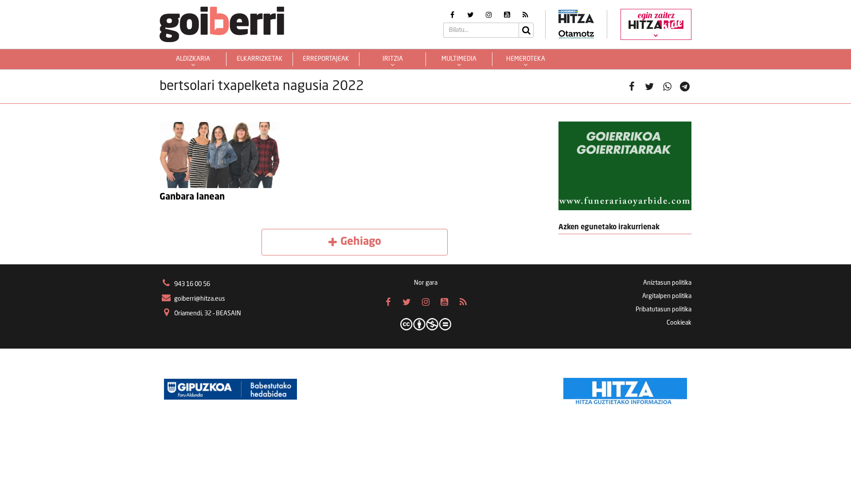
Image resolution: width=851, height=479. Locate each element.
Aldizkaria (193, 59)
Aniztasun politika (667, 283)
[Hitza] (625, 389)
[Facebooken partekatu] (631, 86)
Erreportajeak (326, 59)
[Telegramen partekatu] (684, 86)
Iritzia (393, 59)
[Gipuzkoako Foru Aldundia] (230, 389)
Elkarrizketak (260, 59)
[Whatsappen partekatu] (667, 86)
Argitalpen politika (666, 296)
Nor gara (425, 283)
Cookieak (679, 323)
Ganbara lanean (192, 197)
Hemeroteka (525, 59)
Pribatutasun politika (663, 309)
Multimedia (458, 59)
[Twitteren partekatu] (649, 86)
